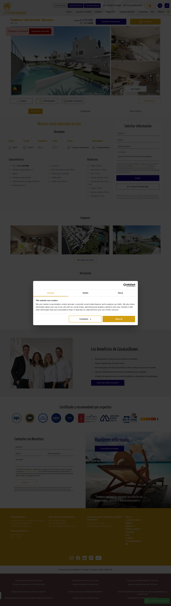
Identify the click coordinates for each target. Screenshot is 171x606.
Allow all (118, 319)
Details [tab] (85, 293)
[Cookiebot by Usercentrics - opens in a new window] (125, 285)
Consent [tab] (50, 293)
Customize (83, 319)
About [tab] (120, 293)
